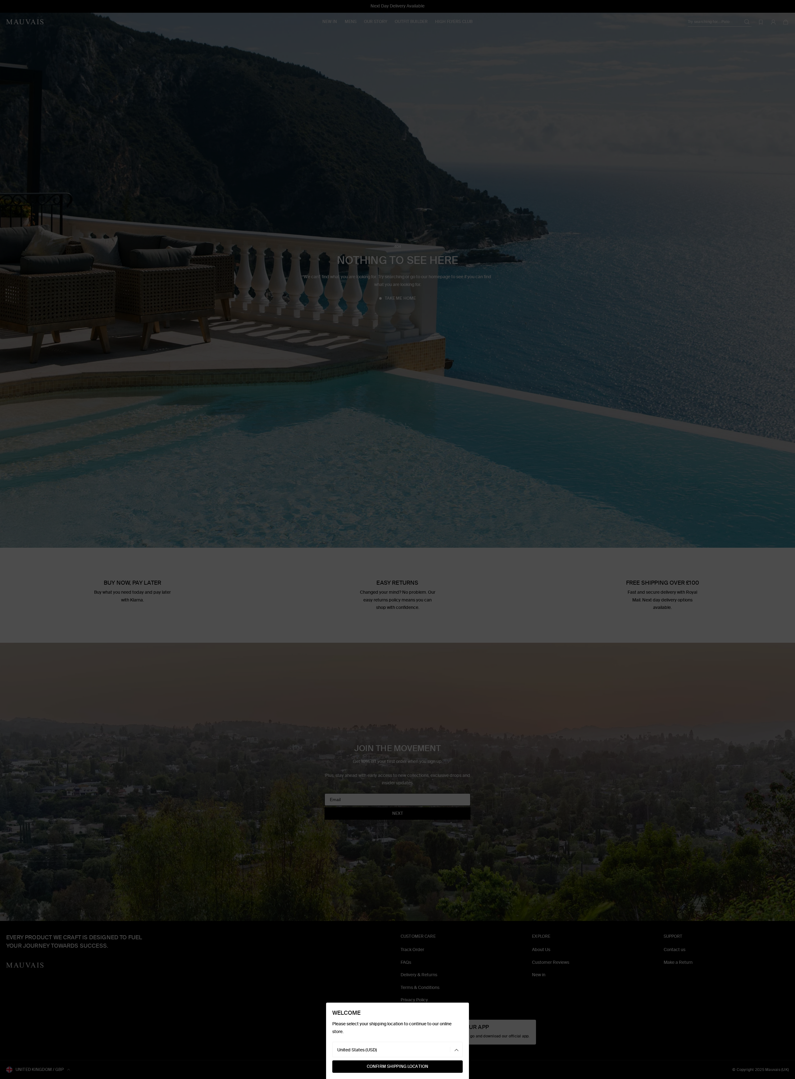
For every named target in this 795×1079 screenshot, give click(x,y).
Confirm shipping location (397, 1066)
